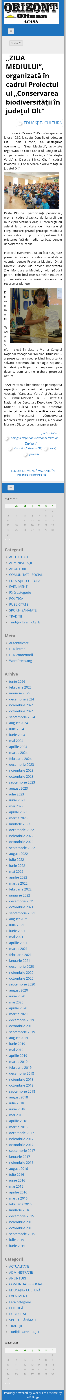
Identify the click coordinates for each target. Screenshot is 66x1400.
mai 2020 (16, 1002)
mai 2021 (16, 936)
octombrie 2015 (21, 1228)
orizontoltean (51, 433)
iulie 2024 (16, 729)
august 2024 (18, 723)
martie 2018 (18, 1127)
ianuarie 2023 (19, 824)
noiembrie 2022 (21, 836)
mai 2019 (16, 1049)
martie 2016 (18, 1198)
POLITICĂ (16, 598)
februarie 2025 (20, 687)
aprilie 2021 (18, 943)
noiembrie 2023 (21, 770)
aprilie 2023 (18, 812)
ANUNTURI (17, 569)
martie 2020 (18, 1014)
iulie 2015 (16, 1239)
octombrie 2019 (21, 1026)
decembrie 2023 (21, 764)
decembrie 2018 (21, 1073)
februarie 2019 (20, 1067)
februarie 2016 (20, 1204)
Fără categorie (20, 592)
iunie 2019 (17, 1043)
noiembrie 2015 (21, 1222)
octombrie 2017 (21, 1144)
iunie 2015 (17, 1246)
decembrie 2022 (21, 830)
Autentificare (19, 643)
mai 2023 (16, 806)
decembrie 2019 (21, 1020)
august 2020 (18, 990)
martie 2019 (18, 1061)
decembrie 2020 (21, 966)
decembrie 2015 (21, 1216)
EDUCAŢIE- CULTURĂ (43, 122)
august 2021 (18, 919)
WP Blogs (33, 1397)
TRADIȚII (15, 616)
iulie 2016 (16, 1174)
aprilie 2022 (18, 877)
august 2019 (18, 1038)
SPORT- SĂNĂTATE (23, 610)
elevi (53, 448)
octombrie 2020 (21, 978)
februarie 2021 (20, 954)
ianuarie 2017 (19, 1156)
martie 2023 (18, 818)
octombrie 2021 (21, 907)
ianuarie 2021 (19, 960)
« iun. (7, 539)
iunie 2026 (17, 681)
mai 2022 (16, 871)
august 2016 (18, 1168)
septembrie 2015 (22, 1234)
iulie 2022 (16, 859)
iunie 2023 (17, 800)
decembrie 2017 (21, 1133)
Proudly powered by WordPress (26, 1393)
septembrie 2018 (22, 1091)
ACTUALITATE (19, 557)
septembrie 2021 (22, 913)
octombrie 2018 (21, 1085)
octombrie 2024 (21, 711)
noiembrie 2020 (21, 972)
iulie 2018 (16, 1103)
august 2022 (18, 853)
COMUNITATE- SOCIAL (26, 574)
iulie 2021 (16, 925)
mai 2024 (16, 740)
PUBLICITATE (18, 604)
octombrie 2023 (21, 776)
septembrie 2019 (22, 1032)
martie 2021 (18, 948)
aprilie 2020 (18, 1008)
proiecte (34, 454)
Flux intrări (17, 649)
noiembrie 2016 (21, 1162)
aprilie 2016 (18, 1192)
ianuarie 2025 (19, 693)
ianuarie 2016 (19, 1210)
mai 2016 (16, 1186)
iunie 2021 (17, 931)
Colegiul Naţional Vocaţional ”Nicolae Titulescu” (34, 441)
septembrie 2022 (22, 848)
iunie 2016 (17, 1180)
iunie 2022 (17, 865)
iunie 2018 (17, 1109)
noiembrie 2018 (21, 1079)
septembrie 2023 (22, 782)
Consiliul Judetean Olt (28, 448)
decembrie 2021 (21, 901)
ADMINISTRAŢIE (21, 563)
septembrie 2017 (22, 1150)
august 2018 (18, 1097)
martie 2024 (18, 752)
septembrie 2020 (22, 984)
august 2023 (18, 788)
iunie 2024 (17, 735)
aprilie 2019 (18, 1055)
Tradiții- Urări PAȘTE (24, 622)
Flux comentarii (21, 655)
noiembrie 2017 (21, 1139)
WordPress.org (20, 660)
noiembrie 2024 (21, 705)
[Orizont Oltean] (31, 13)
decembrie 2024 (21, 699)
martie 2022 (18, 883)
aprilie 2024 (18, 746)
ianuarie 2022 (19, 895)
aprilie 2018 (18, 1121)
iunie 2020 (17, 996)
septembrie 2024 (22, 717)
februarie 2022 (20, 889)
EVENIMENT (18, 586)
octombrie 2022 (21, 841)
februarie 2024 (20, 758)
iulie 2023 (16, 794)
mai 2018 (16, 1115)
